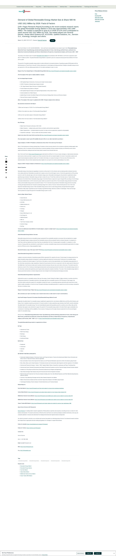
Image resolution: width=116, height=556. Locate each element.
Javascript (97, 21)
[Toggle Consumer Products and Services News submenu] (34, 6)
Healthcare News (63, 6)
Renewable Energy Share (55, 460)
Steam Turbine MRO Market (26, 475)
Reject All (89, 553)
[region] (58, 553)
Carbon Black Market (24, 471)
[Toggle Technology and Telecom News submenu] (98, 6)
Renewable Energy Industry (34, 460)
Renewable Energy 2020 (66, 460)
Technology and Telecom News (91, 6)
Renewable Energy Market (22, 460)
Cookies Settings (80, 553)
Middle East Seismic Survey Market (27, 473)
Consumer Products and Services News (25, 6)
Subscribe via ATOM (99, 19)
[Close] (114, 553)
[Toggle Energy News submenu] (42, 6)
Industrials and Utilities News (76, 6)
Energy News (38, 6)
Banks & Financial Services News (50, 6)
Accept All (98, 553)
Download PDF (98, 15)
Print (96, 13)
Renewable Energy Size (45, 460)
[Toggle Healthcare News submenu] (68, 6)
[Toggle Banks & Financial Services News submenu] (58, 6)
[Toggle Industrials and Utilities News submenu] (83, 6)
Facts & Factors (42, 40)
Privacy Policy (45, 554)
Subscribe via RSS (99, 17)
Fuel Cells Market (24, 470)
